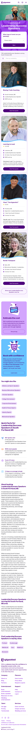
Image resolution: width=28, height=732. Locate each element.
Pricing (3, 708)
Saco (12, 647)
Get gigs (3, 706)
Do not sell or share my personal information (13, 724)
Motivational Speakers (8, 416)
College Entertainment (8, 399)
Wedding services (20, 711)
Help (16, 689)
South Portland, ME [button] (14, 23)
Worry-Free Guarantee (12, 364)
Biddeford (20, 647)
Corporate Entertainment (9, 403)
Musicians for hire (6, 695)
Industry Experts (6, 412)
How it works (19, 678)
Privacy (9, 720)
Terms (3, 720)
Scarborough (13, 643)
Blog (2, 680)
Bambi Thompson (9, 260)
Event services (19, 706)
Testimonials (5, 711)
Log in (17, 694)
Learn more (14, 373)
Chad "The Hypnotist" (11, 202)
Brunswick (5, 651)
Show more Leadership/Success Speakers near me (14, 291)
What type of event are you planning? (11, 35)
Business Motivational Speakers (11, 390)
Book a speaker (6, 693)
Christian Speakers (7, 394)
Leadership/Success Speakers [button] (14, 27)
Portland (4, 643)
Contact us (18, 691)
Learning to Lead (9, 144)
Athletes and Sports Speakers (10, 385)
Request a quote (20, 683)
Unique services (20, 708)
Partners (4, 683)
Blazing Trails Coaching (11, 90)
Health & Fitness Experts (9, 407)
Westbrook (5, 647)
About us (4, 678)
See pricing (14, 331)
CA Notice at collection (7, 722)
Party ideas (18, 680)
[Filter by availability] (16, 58)
